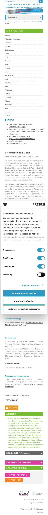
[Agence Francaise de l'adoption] (24, 11)
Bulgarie (7, 46)
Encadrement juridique (17, 127)
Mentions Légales (27, 509)
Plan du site (29, 499)
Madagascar (9, 75)
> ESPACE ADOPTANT (17, 475)
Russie (7, 115)
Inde (6, 72)
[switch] (41, 258)
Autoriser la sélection (24, 301)
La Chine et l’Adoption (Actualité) (21, 124)
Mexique (8, 83)
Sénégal (7, 35)
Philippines (8, 90)
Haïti (6, 64)
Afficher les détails (31, 285)
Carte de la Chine (13, 363)
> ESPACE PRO (13, 480)
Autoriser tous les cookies (24, 293)
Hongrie (7, 68)
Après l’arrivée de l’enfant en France (22, 139)
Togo (6, 108)
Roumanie (8, 43)
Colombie (8, 61)
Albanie (7, 101)
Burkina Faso (9, 50)
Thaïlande (8, 104)
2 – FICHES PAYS (37, 22)
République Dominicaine (13, 39)
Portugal (7, 94)
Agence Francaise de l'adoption (22, 22)
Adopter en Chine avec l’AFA (19, 136)
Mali (6, 79)
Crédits (40, 502)
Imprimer (13, 408)
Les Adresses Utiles (16, 141)
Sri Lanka (8, 97)
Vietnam (7, 112)
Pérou (7, 86)
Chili (6, 57)
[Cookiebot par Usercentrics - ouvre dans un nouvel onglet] (34, 204)
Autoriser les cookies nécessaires (24, 309)
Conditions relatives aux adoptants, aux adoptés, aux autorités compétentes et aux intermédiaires (26, 131)
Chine (7, 53)
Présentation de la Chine (18, 143)
